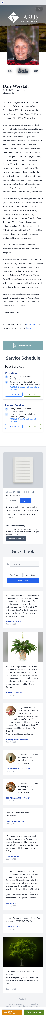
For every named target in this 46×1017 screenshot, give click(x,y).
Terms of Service (29, 1006)
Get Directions (14, 394)
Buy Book (25, 500)
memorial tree (32, 324)
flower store (31, 328)
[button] (23, 647)
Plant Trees (32, 394)
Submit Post (23, 580)
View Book (12, 500)
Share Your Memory (16, 539)
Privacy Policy (16, 1006)
